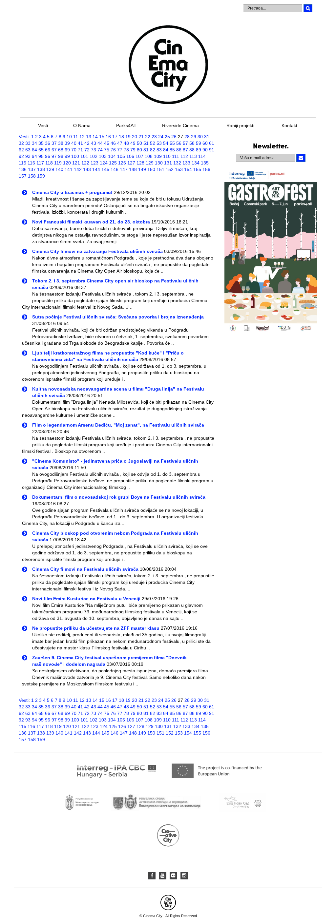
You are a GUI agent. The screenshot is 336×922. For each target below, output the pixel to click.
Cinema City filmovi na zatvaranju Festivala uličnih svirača (97, 251)
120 (67, 162)
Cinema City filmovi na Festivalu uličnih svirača (85, 569)
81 (146, 149)
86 (178, 149)
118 (49, 162)
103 (103, 156)
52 (152, 143)
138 (41, 169)
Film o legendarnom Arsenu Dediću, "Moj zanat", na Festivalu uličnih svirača (118, 425)
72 (87, 149)
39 (67, 143)
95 (41, 156)
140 (59, 169)
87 (185, 149)
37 (54, 143)
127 (131, 162)
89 (198, 149)
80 (139, 149)
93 (28, 156)
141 (69, 169)
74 (100, 149)
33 (28, 143)
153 (179, 169)
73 (93, 149)
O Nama (82, 125)
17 (114, 136)
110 (167, 156)
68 (60, 149)
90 (205, 149)
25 (167, 136)
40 (73, 143)
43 (93, 143)
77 (119, 149)
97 (54, 156)
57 (185, 143)
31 (206, 136)
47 (119, 143)
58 (192, 143)
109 (158, 156)
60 (205, 143)
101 (84, 156)
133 (186, 162)
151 (160, 169)
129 (150, 162)
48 (126, 143)
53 (159, 143)
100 (75, 156)
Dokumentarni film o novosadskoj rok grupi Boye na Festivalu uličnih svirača (118, 497)
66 (47, 149)
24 (160, 136)
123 (94, 162)
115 (22, 162)
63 (28, 149)
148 (133, 169)
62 (21, 149)
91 (211, 149)
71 (80, 149)
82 (152, 149)
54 (165, 143)
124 (104, 162)
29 (193, 136)
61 (211, 143)
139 (50, 169)
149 (142, 169)
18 (121, 136)
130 (159, 162)
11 (75, 136)
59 (198, 143)
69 (67, 149)
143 (87, 169)
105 (121, 156)
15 (101, 136)
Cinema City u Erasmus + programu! (72, 192)
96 (47, 156)
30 (200, 136)
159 (41, 176)
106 (130, 156)
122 (85, 162)
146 (114, 169)
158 (32, 176)
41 (80, 143)
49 (133, 143)
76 (113, 149)
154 (188, 169)
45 (106, 143)
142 (78, 169)
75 (106, 149)
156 (206, 169)
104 (112, 156)
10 (69, 136)
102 (93, 156)
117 (40, 162)
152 (170, 169)
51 (146, 143)
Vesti (43, 125)
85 (172, 149)
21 (141, 136)
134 (196, 162)
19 (128, 136)
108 (149, 156)
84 (165, 149)
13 (88, 136)
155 (197, 169)
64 (34, 149)
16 (108, 136)
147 (124, 169)
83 (159, 149)
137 (32, 169)
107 (139, 156)
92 (21, 156)
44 (100, 143)
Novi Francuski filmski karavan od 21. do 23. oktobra (91, 221)
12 (82, 136)
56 (178, 143)
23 (154, 136)
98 (60, 156)
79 (133, 149)
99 (67, 156)
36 (47, 143)
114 (202, 156)
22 (147, 136)
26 (174, 136)
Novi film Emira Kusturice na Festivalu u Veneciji (86, 598)
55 (172, 143)
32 (21, 143)
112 (184, 156)
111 (175, 156)
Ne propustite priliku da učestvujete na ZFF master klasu (95, 628)
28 (187, 136)
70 (73, 149)
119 (58, 162)
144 (96, 169)
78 (126, 149)
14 (95, 136)
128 (140, 162)
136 (23, 169)
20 (134, 136)
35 (41, 143)
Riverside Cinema (180, 125)
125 (113, 162)
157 (23, 176)
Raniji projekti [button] (240, 125)
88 (192, 149)
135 (205, 162)
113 (193, 156)
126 (122, 162)
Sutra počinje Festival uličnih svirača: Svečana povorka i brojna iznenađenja (118, 316)
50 (139, 143)
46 (113, 143)
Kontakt (289, 125)
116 (31, 162)
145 (105, 169)
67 (54, 149)
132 (177, 162)
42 (87, 143)
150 (151, 169)
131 (168, 162)
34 (34, 143)
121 (76, 162)
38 (60, 143)
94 (34, 156)
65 (41, 149)
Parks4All (126, 125)
